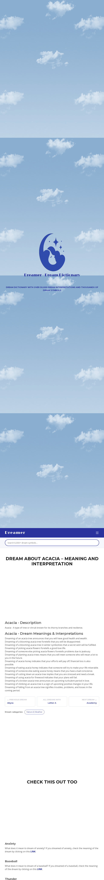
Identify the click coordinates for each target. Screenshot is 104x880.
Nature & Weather (34, 712)
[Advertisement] (52, 589)
